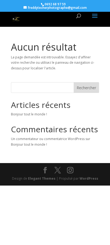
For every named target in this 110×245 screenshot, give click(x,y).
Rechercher (86, 87)
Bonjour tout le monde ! (29, 114)
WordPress (89, 178)
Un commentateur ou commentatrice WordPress (48, 139)
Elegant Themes (42, 178)
